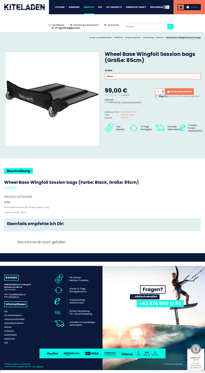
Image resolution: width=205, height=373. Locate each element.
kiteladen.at (14, 297)
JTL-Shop (179, 364)
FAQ (5, 311)
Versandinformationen (14, 323)
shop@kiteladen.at (17, 294)
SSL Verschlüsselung (13, 315)
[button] (181, 7)
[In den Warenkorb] (6, 49)
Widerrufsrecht (10, 334)
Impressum (9, 331)
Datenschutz (9, 338)
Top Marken (58, 25)
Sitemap (7, 327)
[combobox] (153, 76)
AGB (6, 342)
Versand (125, 94)
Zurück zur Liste (96, 37)
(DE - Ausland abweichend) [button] (129, 102)
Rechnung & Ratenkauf (86, 25)
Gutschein (113, 25)
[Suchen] (170, 26)
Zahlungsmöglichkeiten (14, 319)
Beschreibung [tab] (18, 171)
